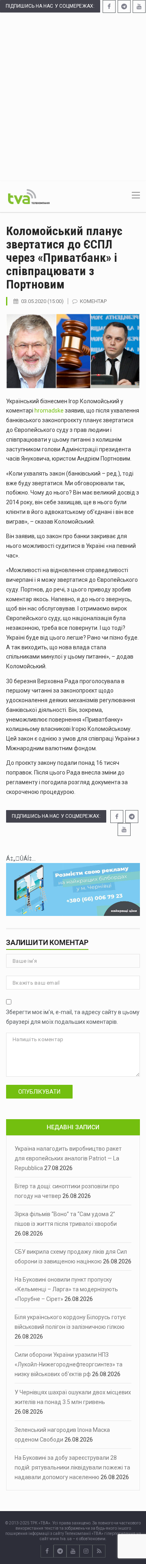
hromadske (49, 410)
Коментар (93, 301)
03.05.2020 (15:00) (42, 301)
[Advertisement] (73, 96)
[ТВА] (28, 196)
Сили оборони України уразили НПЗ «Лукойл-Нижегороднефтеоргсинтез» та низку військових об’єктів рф (68, 1364)
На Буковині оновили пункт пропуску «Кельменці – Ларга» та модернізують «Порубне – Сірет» (66, 1289)
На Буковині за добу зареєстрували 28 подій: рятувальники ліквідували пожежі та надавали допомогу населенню (72, 1467)
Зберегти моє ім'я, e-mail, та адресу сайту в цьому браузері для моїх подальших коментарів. (73, 1017)
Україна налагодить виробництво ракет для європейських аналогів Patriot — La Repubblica (68, 1158)
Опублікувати (39, 1091)
